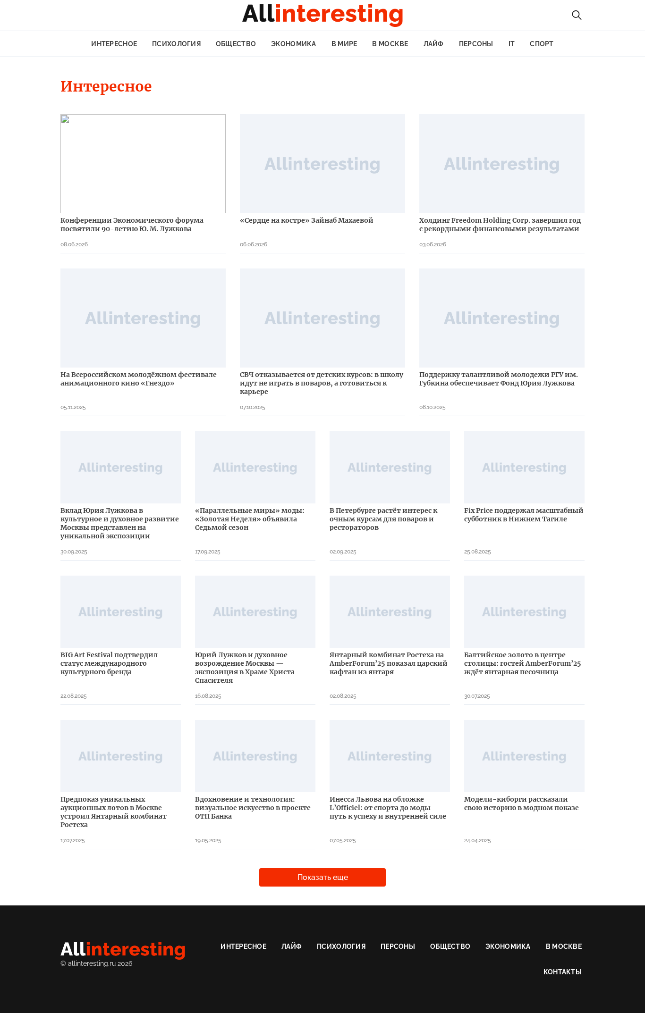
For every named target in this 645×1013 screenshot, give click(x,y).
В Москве (390, 44)
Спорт (541, 44)
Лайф (434, 44)
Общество (236, 44)
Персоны (476, 44)
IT (512, 44)
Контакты (562, 972)
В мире (344, 44)
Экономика (293, 44)
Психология (176, 44)
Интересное (114, 44)
